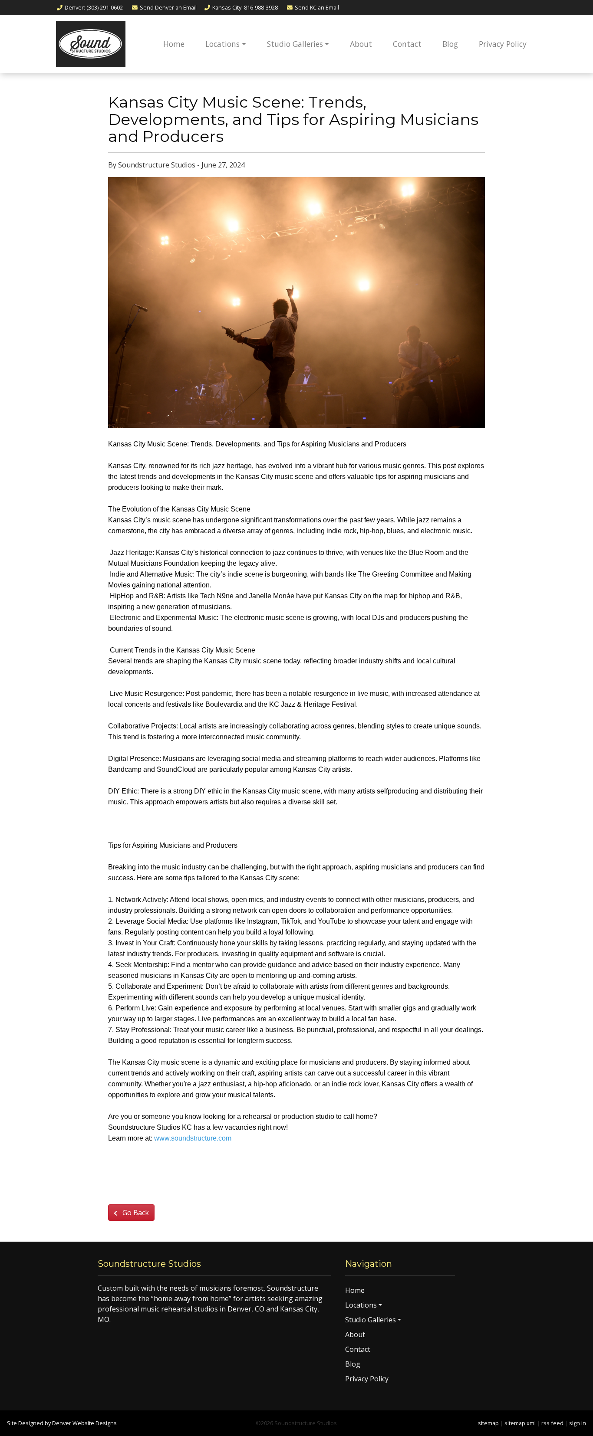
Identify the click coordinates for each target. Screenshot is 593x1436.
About (361, 44)
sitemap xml (520, 1423)
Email (168, 7)
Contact (407, 44)
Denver (94, 7)
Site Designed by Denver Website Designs (62, 1423)
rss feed (552, 1423)
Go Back (135, 1212)
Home (173, 44)
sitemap (488, 1423)
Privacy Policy (503, 44)
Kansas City (245, 7)
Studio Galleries (295, 44)
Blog (450, 44)
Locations (222, 44)
